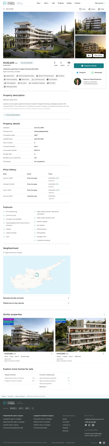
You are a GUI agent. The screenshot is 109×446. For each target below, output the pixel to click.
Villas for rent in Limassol (42, 425)
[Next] (51, 335)
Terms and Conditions (57, 442)
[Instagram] (104, 442)
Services (65, 431)
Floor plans (98, 55)
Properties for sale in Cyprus (13, 415)
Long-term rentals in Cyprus (43, 415)
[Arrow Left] (99, 314)
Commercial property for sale (13, 428)
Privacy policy (71, 442)
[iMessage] (93, 425)
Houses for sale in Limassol (12, 419)
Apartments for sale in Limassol (13, 422)
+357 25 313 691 (90, 422)
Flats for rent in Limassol (42, 422)
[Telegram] (85, 425)
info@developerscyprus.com (94, 419)
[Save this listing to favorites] (51, 320)
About (65, 419)
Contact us (66, 425)
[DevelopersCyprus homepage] (9, 3)
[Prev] (5, 335)
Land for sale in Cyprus (10, 425)
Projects (65, 428)
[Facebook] (100, 442)
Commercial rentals (40, 428)
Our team (66, 422)
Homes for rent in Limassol (43, 419)
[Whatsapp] (89, 425)
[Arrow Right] (104, 314)
